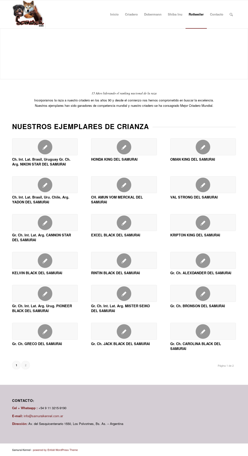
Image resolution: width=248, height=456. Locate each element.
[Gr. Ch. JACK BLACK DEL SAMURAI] (124, 331)
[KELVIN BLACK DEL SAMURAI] (45, 260)
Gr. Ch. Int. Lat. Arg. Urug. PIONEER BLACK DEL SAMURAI (42, 308)
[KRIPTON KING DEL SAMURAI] (203, 222)
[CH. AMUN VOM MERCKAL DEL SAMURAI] (124, 184)
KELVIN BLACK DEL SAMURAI (37, 272)
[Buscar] (231, 14)
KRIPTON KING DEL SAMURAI (195, 234)
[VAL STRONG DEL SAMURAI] (203, 184)
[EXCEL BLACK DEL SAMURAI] (124, 222)
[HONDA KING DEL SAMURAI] (124, 146)
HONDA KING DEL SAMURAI (114, 159)
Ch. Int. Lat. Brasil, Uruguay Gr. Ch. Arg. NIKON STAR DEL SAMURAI (41, 161)
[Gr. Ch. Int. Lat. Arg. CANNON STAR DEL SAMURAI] (45, 222)
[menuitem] (114, 14)
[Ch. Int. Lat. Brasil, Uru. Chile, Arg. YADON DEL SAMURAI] (45, 184)
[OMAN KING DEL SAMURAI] (203, 146)
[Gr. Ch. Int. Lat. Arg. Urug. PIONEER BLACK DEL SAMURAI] (45, 293)
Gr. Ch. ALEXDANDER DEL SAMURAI (200, 272)
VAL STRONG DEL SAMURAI (194, 197)
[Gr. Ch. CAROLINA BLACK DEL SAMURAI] (203, 331)
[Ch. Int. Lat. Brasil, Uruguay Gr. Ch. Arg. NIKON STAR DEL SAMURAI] (45, 146)
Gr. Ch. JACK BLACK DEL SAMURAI (120, 343)
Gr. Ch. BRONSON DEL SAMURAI (197, 305)
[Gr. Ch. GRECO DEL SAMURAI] (45, 331)
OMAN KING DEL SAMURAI (192, 159)
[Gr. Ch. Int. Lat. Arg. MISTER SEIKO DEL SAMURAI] (124, 293)
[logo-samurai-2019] (29, 14)
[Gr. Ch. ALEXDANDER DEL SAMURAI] (203, 260)
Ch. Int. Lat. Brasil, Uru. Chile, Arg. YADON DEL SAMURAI (40, 199)
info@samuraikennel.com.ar (43, 416)
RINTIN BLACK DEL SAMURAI (115, 272)
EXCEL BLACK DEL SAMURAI (115, 234)
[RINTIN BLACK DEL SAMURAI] (124, 260)
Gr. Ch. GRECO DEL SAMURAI (37, 343)
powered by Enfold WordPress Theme (55, 450)
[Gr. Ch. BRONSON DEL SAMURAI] (203, 293)
